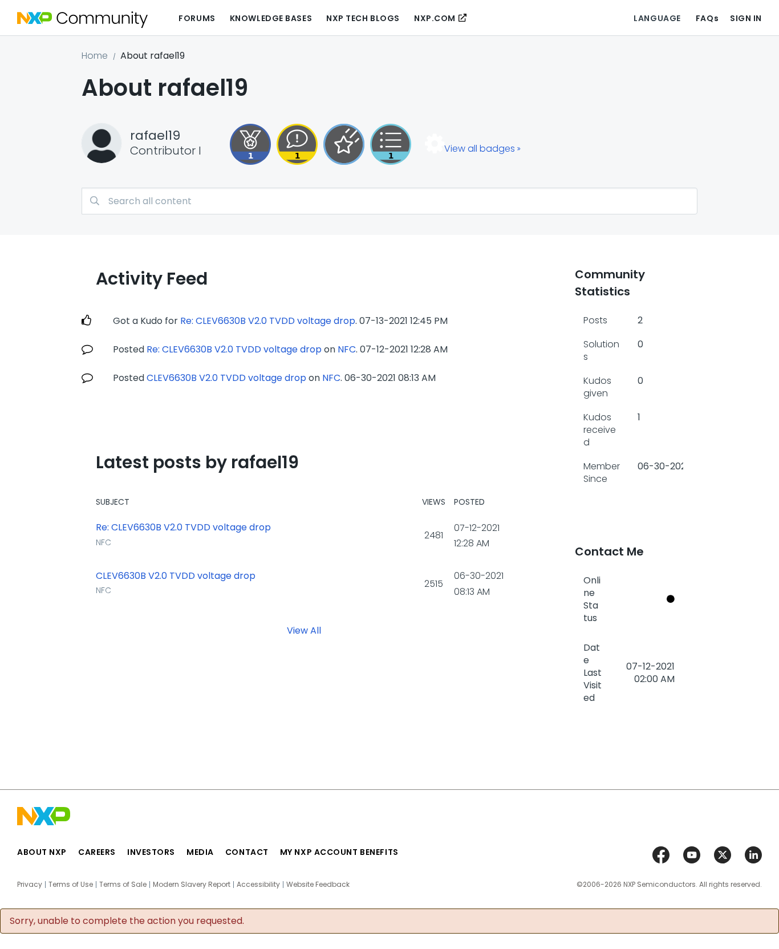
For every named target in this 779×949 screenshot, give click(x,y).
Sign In (746, 18)
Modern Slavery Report (191, 884)
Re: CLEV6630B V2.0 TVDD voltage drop (267, 320)
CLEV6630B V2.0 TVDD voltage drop (226, 377)
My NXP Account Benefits (339, 852)
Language (657, 18)
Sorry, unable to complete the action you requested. (127, 921)
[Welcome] (343, 144)
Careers (97, 852)
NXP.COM (435, 18)
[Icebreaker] (297, 144)
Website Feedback (318, 884)
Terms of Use (70, 884)
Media (200, 852)
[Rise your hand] (390, 144)
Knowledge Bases (271, 18)
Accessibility (258, 884)
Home (95, 55)
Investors (151, 852)
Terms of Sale (123, 884)
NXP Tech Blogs (363, 18)
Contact (247, 852)
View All (304, 629)
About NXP (42, 852)
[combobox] (389, 201)
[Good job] (250, 144)
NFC (347, 349)
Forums (196, 18)
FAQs (707, 18)
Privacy (29, 884)
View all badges (479, 148)
